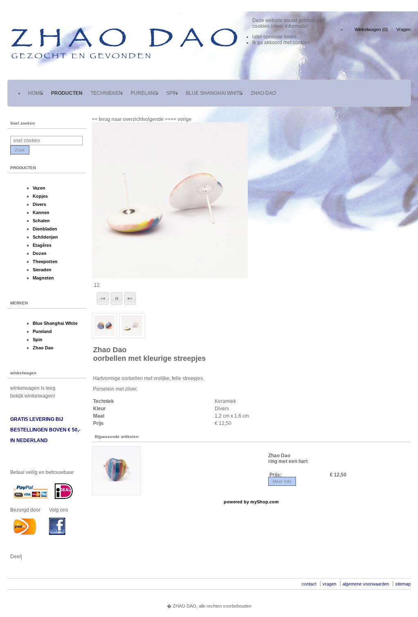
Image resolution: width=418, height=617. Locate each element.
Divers (39, 204)
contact (309, 583)
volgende (157, 119)
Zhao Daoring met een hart (288, 458)
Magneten (43, 277)
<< (174, 119)
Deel (15, 556)
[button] (103, 298)
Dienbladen (45, 228)
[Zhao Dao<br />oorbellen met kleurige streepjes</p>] (170, 200)
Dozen (40, 253)
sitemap (403, 583)
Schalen (41, 220)
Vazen (39, 188)
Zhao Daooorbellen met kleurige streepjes (149, 354)
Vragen (403, 29)
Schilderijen (45, 237)
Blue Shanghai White (55, 323)
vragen (329, 583)
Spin (37, 339)
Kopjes (40, 196)
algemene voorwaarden (365, 583)
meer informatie (289, 26)
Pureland (42, 331)
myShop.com (264, 501)
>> (167, 119)
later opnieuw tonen (274, 37)
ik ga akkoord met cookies (281, 42)
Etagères (42, 245)
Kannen (41, 212)
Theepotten (45, 261)
